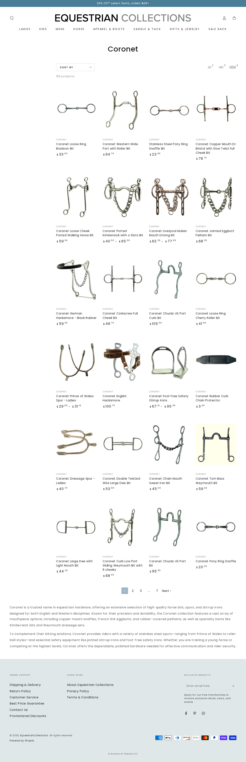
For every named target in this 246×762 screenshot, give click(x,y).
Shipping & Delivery (25, 685)
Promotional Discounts (28, 716)
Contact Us (19, 710)
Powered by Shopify (22, 740)
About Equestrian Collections (90, 685)
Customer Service (24, 697)
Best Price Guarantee (27, 703)
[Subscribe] (234, 686)
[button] (12, 18)
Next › (166, 591)
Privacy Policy (78, 691)
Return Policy (20, 691)
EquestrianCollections (34, 735)
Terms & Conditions (83, 697)
